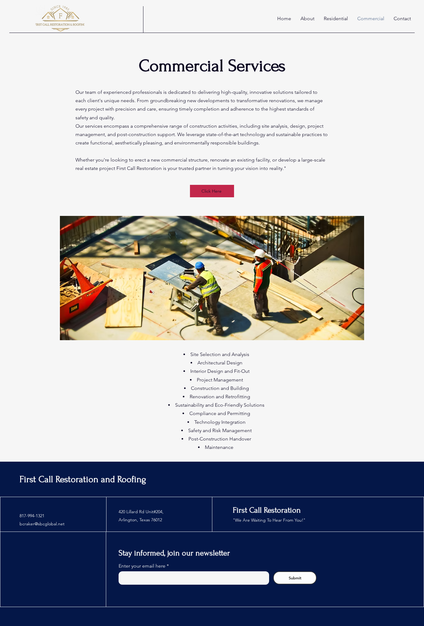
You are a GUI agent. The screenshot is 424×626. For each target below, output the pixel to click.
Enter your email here (143, 566)
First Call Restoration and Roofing (83, 479)
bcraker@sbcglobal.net (42, 524)
